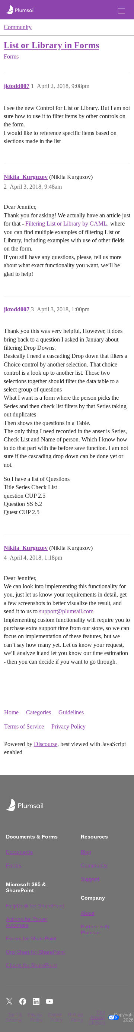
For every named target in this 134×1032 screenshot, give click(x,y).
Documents (19, 852)
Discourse (45, 744)
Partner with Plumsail (95, 929)
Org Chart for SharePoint (35, 952)
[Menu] (121, 11)
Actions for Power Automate (26, 922)
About (88, 913)
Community (18, 27)
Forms (13, 865)
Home (11, 712)
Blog (86, 852)
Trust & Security (14, 1017)
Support (90, 879)
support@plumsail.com (66, 611)
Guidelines (71, 712)
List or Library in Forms (51, 45)
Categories (38, 712)
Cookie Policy (55, 1017)
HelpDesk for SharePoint (35, 906)
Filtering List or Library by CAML (66, 223)
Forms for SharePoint (31, 938)
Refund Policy (75, 1017)
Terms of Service (24, 726)
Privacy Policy (68, 726)
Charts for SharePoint (31, 965)
